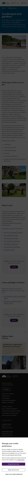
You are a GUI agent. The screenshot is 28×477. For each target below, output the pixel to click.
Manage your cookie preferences (10, 445)
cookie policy (20, 460)
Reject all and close (13, 470)
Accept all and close (13, 464)
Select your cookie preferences (14, 474)
